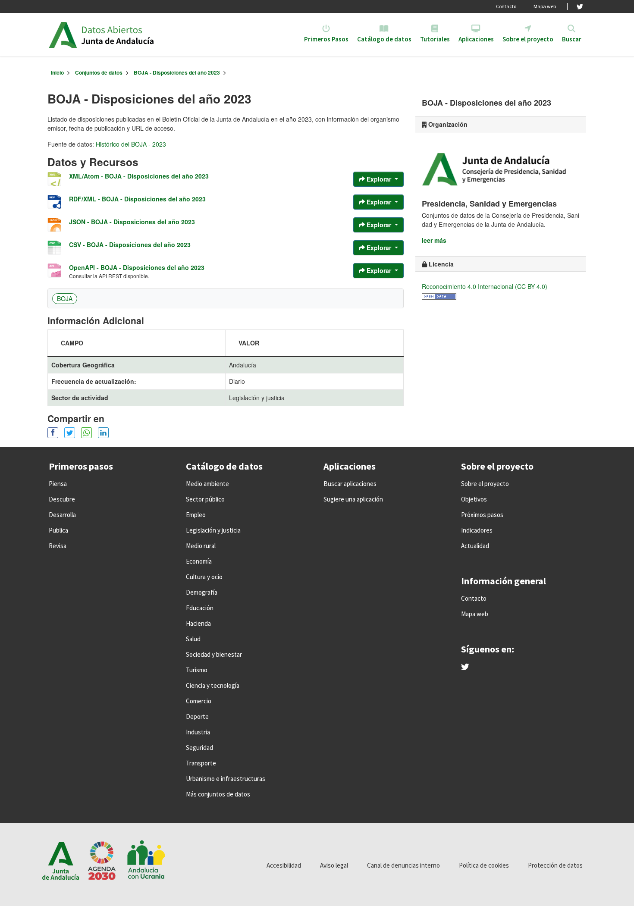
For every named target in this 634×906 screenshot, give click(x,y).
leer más (434, 240)
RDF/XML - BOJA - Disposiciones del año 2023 (137, 198)
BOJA (64, 298)
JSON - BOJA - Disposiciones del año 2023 (132, 221)
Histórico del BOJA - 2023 (131, 144)
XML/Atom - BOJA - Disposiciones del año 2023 (139, 176)
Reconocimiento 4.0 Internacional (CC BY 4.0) (484, 286)
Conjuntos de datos (98, 72)
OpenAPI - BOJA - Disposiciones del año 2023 (136, 267)
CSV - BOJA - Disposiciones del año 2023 (130, 244)
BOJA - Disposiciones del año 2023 (177, 72)
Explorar (379, 179)
